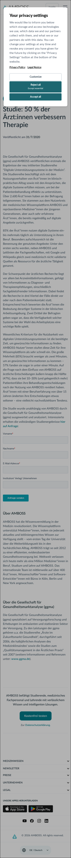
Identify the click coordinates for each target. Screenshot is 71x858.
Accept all (35, 97)
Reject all (35, 86)
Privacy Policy (17, 67)
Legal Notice (34, 67)
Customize (36, 77)
